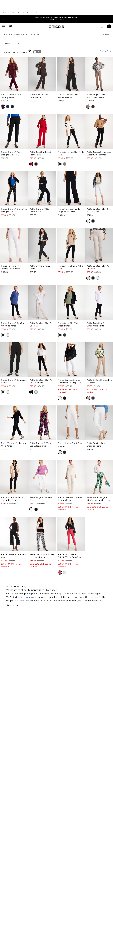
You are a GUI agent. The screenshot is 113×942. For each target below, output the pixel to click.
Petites (17, 34)
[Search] (102, 26)
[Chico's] (56, 26)
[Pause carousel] (110, 19)
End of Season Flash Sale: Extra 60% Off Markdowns (56, 17)
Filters (7, 43)
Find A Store (106, 51)
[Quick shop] (17, 106)
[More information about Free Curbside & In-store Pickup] (29, 50)
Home (7, 34)
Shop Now (53, 20)
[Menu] (4, 26)
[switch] (37, 51)
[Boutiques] (10, 26)
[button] (108, 26)
